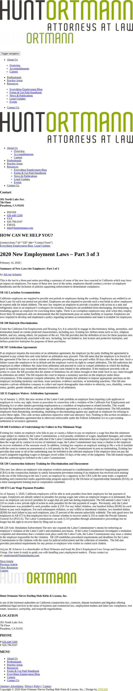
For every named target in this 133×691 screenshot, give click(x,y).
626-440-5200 (15, 215)
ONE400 (102, 689)
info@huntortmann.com (20, 227)
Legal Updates (17, 98)
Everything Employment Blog (26, 89)
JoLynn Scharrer (12, 274)
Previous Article (8, 564)
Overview (15, 65)
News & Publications (21, 95)
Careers (14, 71)
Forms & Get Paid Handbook (26, 92)
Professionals (14, 77)
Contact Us (13, 107)
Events (13, 101)
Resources (12, 83)
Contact (47, 686)
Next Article (6, 561)
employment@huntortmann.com (21, 555)
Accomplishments (19, 68)
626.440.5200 (9, 641)
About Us (12, 59)
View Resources (9, 567)
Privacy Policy (33, 686)
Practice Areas (15, 80)
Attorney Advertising (12, 686)
